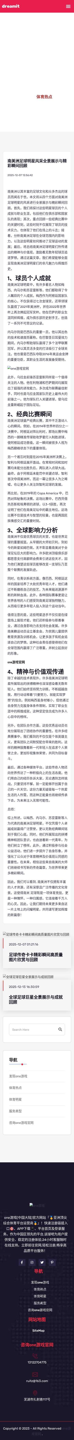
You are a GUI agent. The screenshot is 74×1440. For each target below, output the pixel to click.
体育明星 (15, 1099)
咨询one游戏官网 (21, 1123)
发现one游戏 (18, 1076)
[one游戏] (37, 1205)
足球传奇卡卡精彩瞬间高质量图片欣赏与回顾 (36, 957)
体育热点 (15, 1088)
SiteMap (38, 1330)
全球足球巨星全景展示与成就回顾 (36, 1000)
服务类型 (15, 1111)
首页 (26, 97)
